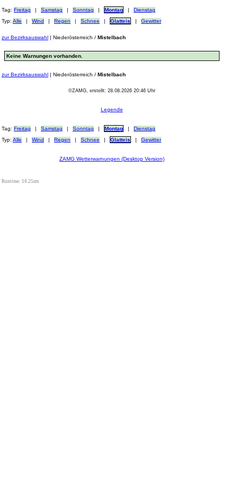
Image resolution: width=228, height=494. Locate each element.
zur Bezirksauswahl (25, 37)
